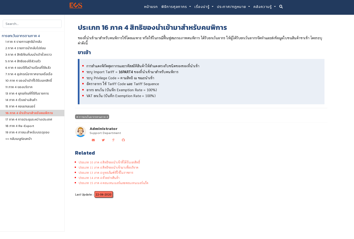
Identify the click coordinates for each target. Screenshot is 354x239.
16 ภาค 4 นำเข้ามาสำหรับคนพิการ (29, 113)
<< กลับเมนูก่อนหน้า (18, 139)
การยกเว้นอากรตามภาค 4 (21, 36)
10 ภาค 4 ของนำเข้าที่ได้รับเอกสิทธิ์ (28, 80)
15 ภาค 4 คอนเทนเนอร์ (20, 106)
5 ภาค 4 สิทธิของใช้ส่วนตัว (23, 61)
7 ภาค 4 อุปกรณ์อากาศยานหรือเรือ (29, 74)
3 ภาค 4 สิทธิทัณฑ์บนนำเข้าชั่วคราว (28, 54)
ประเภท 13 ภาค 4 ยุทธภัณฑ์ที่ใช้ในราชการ (106, 173)
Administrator (103, 128)
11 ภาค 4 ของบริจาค (19, 87)
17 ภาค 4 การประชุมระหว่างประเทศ (28, 119)
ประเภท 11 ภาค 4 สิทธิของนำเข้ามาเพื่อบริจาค (108, 167)
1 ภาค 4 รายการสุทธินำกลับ (23, 41)
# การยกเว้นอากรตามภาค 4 (92, 116)
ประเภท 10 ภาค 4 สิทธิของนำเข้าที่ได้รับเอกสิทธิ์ (109, 162)
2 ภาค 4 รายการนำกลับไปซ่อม (25, 48)
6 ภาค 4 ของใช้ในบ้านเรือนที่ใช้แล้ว (28, 67)
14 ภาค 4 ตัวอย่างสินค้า (21, 100)
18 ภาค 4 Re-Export (19, 125)
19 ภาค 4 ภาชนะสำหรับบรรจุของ (27, 132)
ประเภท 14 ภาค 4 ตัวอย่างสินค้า (99, 178)
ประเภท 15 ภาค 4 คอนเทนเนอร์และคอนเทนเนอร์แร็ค (113, 183)
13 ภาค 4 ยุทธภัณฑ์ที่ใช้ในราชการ (27, 93)
